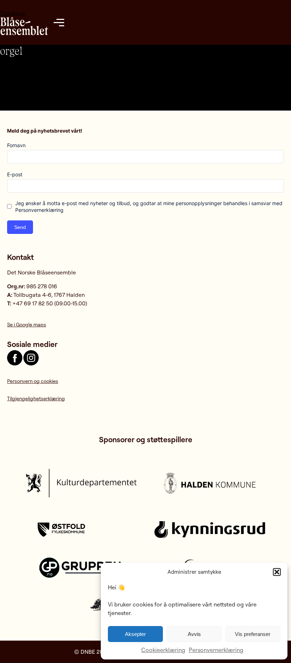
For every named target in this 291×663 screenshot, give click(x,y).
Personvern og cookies (32, 381)
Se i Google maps (26, 324)
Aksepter (135, 634)
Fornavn (16, 145)
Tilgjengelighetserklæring (36, 398)
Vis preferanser (252, 634)
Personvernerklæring (216, 649)
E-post (14, 174)
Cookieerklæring (163, 649)
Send (20, 227)
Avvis (194, 634)
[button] (276, 572)
